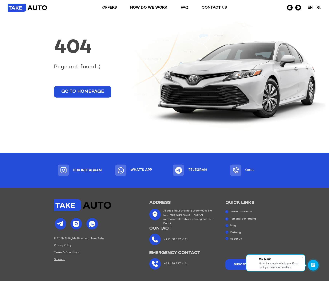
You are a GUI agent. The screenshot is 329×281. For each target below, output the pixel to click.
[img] (63, 170)
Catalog (235, 232)
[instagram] (290, 7)
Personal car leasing (243, 218)
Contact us (214, 7)
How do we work (148, 7)
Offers (109, 7)
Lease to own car (241, 211)
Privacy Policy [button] (63, 245)
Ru (318, 7)
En (310, 7)
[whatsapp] (298, 7)
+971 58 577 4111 (176, 239)
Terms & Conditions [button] (67, 252)
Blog (233, 225)
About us (236, 239)
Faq (184, 7)
